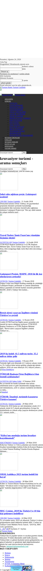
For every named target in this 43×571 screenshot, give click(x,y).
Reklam (8, 553)
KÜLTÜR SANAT (17, 127)
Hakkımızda (9, 557)
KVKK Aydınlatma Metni (14, 564)
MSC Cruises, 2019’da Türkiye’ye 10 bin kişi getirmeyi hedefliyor (20, 512)
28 (7, 529)
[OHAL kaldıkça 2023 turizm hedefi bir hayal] (9, 470)
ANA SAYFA (9, 99)
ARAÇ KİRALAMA (18, 112)
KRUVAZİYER (16, 120)
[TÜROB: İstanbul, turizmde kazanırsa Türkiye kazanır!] (4, 392)
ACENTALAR (6, 242)
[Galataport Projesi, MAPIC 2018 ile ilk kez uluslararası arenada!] (9, 269)
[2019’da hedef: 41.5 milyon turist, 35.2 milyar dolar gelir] (9, 349)
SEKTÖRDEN (6, 443)
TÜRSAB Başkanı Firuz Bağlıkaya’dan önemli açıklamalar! (19, 375)
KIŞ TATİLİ (14, 123)
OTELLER (8, 140)
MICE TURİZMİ (16, 129)
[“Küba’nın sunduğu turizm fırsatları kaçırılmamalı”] (9, 431)
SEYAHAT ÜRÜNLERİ (12, 138)
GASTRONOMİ (16, 105)
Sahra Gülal (16, 381)
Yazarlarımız (9, 562)
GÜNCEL (8, 101)
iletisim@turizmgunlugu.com (17, 546)
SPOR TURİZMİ (16, 116)
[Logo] (6, 95)
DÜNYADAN (9, 146)
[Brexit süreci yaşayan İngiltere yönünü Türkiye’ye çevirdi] (9, 308)
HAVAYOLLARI (16, 108)
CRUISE (3, 201)
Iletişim (7, 559)
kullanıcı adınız (28, 66)
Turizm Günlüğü (13, 201)
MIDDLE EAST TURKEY (20, 118)
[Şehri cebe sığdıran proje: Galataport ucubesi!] (9, 190)
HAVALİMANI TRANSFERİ (21, 135)
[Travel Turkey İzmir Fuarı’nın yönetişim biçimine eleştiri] (9, 231)
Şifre (24, 69)
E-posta (25, 80)
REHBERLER (15, 133)
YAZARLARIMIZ (10, 148)
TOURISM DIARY (17, 131)
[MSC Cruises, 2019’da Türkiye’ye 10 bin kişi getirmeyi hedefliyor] (9, 506)
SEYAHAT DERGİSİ (11, 142)
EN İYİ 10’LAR (10, 144)
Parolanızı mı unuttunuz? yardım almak (15, 74)
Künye (7, 555)
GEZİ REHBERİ (16, 110)
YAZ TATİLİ (15, 125)
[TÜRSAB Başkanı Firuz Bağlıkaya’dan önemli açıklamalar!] (7, 370)
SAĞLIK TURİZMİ (17, 114)
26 (3, 529)
